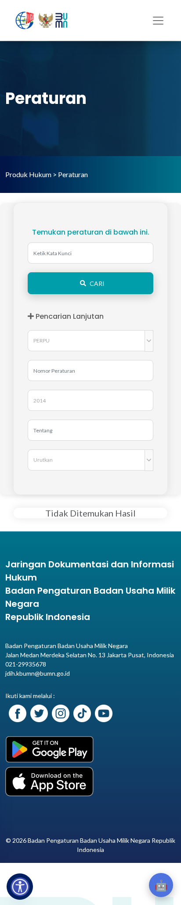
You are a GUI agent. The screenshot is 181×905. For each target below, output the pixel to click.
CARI (97, 283)
